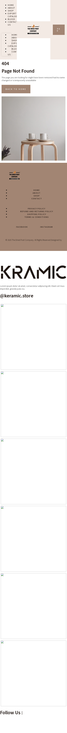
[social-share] (33, 721)
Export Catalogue (14, 44)
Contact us (13, 23)
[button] (6, 29)
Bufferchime (33, 241)
